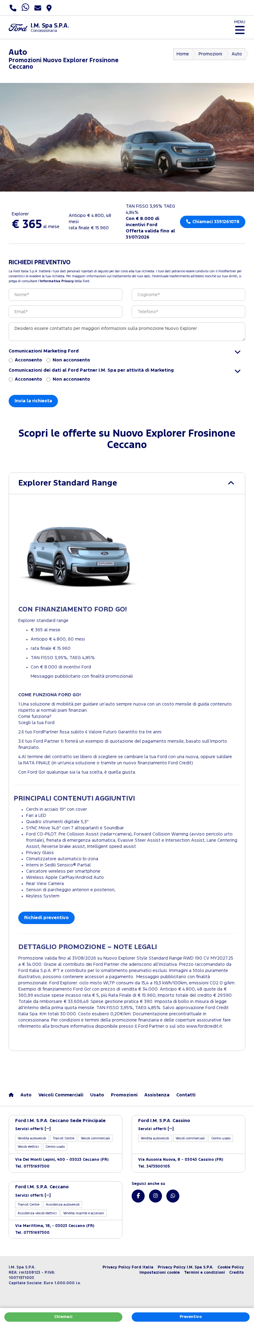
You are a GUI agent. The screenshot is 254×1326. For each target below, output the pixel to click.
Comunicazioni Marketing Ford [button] (44, 351)
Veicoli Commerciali (60, 1095)
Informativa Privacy (57, 281)
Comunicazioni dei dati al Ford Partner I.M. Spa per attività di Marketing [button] (91, 370)
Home (183, 54)
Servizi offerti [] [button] (33, 1129)
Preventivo (191, 1317)
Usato (97, 1095)
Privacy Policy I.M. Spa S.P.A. (185, 1267)
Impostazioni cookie (159, 1272)
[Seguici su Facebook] (138, 1196)
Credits (236, 1272)
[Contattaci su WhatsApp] (172, 1196)
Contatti (185, 1095)
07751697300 (32, 1166)
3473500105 (154, 1166)
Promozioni (210, 54)
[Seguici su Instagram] (155, 1196)
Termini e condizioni (204, 1272)
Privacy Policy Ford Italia (128, 1267)
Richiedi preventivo (46, 918)
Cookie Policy (230, 1267)
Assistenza (156, 1095)
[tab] (127, 483)
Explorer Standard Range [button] (67, 483)
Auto (237, 54)
